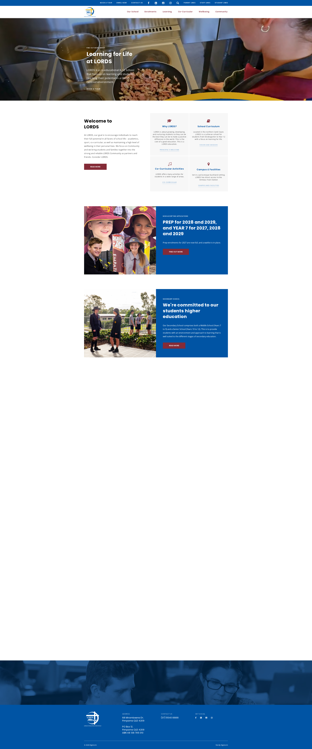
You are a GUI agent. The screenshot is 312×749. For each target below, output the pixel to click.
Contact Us (137, 3)
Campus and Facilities (208, 186)
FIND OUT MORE (176, 252)
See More (169, 509)
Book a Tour (93, 89)
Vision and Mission (209, 145)
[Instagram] (170, 3)
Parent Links (189, 3)
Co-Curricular (169, 182)
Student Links (221, 3)
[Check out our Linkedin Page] (156, 3)
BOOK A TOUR (106, 3)
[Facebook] (148, 3)
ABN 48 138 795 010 (132, 733)
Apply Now (156, 688)
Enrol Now (122, 3)
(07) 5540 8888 (170, 718)
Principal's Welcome (169, 150)
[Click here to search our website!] (177, 3)
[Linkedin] (201, 718)
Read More (95, 167)
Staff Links (205, 3)
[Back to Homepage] (90, 12)
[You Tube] (163, 3)
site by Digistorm (222, 745)
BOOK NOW (174, 415)
